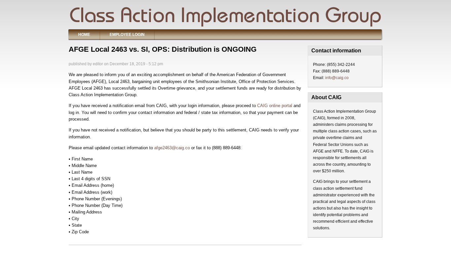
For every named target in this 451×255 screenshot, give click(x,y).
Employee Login (127, 34)
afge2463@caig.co (172, 147)
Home (84, 34)
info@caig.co (337, 77)
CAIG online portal (274, 105)
